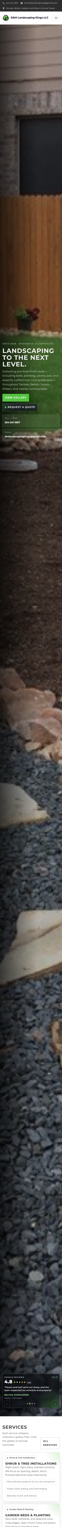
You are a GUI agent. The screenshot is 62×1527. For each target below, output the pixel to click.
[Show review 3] (32, 1403)
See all (55, 1377)
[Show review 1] (27, 1403)
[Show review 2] (29, 1403)
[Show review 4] (34, 1403)
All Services (50, 1443)
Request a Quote (21, 407)
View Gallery (15, 397)
